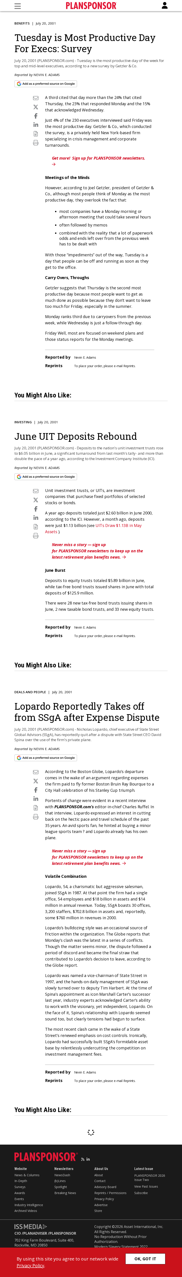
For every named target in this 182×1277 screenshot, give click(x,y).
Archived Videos (25, 1211)
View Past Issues (146, 1186)
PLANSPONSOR (62, 1233)
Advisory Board (105, 1187)
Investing (23, 422)
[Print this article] (35, 142)
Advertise (101, 1205)
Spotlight (60, 1187)
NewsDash (62, 1175)
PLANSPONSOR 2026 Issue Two (149, 1177)
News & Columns (27, 1175)
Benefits (22, 23)
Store (98, 1211)
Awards (19, 1193)
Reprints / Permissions (110, 1193)
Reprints (129, 366)
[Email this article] (35, 98)
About (98, 1175)
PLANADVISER (35, 1233)
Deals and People (30, 692)
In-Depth (20, 1181)
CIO (17, 1233)
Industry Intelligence (28, 1205)
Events (19, 1199)
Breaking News (65, 1193)
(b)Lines (60, 1181)
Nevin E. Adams (47, 74)
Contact (100, 1181)
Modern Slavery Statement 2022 (121, 1246)
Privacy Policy (104, 1199)
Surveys (20, 1187)
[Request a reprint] (36, 133)
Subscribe (141, 1193)
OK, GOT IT (145, 1258)
